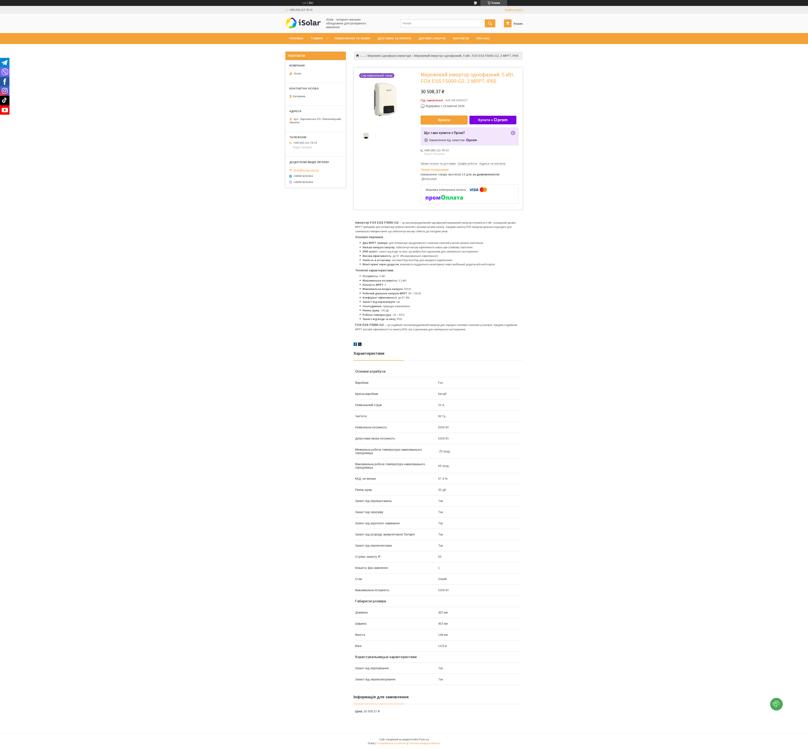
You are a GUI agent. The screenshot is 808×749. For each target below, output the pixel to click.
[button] (776, 704)
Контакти (461, 38)
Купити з (485, 120)
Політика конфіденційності (424, 743)
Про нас (483, 38)
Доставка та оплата (394, 38)
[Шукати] (490, 23)
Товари (317, 38)
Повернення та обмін (352, 38)
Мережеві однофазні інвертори (389, 55)
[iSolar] (303, 27)
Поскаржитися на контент (391, 743)
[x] (359, 345)
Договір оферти (432, 38)
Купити (444, 120)
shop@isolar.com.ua (306, 170)
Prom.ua (424, 739)
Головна (296, 38)
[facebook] (355, 345)
